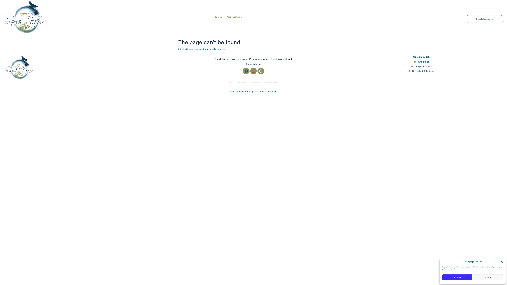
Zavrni (488, 277)
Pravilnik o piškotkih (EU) (271, 82)
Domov (218, 17)
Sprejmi (457, 277)
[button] (501, 261)
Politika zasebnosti (255, 82)
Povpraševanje (234, 17)
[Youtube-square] (253, 71)
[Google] (260, 71)
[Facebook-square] (246, 71)
